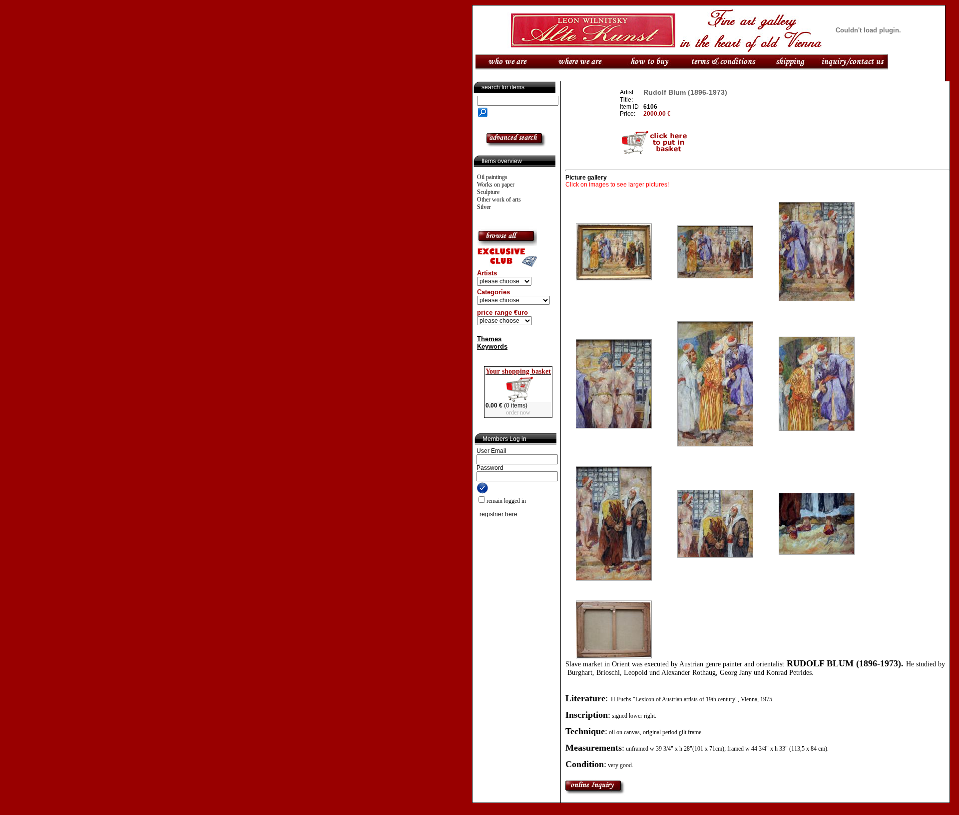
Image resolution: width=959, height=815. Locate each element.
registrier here (498, 514)
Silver (484, 207)
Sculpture (488, 192)
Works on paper (495, 184)
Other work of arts (499, 199)
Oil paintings (492, 177)
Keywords (492, 346)
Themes (489, 339)
